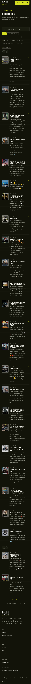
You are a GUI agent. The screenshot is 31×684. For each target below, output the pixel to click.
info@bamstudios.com (7, 665)
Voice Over (7, 43)
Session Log (5, 655)
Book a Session (22, 2)
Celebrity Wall (5, 653)
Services (4, 632)
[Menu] (12, 2)
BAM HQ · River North (7, 635)
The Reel (4, 647)
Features (7, 37)
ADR (18, 37)
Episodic (13, 33)
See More (15, 599)
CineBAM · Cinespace (7, 638)
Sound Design (17, 40)
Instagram (4, 670)
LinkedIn (10, 670)
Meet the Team (5, 641)
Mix (5, 40)
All (4, 33)
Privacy (4, 681)
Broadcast (21, 43)
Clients (3, 650)
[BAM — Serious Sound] (5, 2)
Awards (6, 47)
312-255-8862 (5, 667)
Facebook (15, 670)
